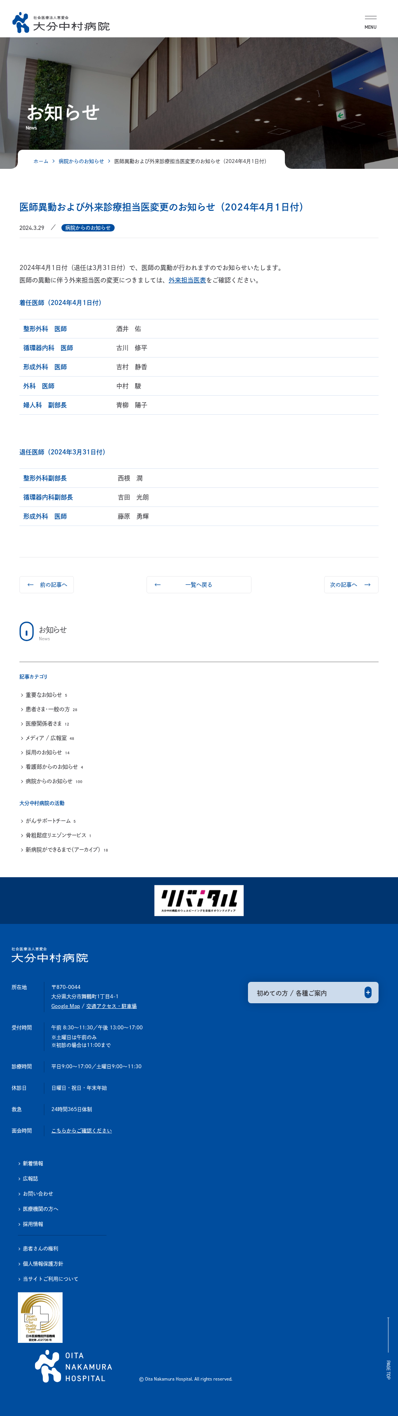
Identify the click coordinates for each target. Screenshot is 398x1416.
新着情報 (33, 1163)
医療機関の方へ (40, 1208)
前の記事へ (53, 584)
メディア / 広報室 (50, 738)
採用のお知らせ (48, 752)
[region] (199, 723)
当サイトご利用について (51, 1278)
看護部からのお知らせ (54, 766)
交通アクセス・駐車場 (111, 1006)
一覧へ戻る (199, 585)
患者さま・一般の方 (51, 709)
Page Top (388, 1369)
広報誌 (30, 1178)
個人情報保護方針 (43, 1263)
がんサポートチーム (51, 821)
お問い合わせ (38, 1193)
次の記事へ (343, 584)
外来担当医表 (187, 280)
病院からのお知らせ (54, 781)
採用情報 (33, 1224)
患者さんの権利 (40, 1248)
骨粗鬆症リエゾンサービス (58, 835)
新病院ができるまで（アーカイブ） (67, 849)
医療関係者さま (47, 723)
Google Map (65, 1006)
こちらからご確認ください (81, 1130)
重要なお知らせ (46, 694)
